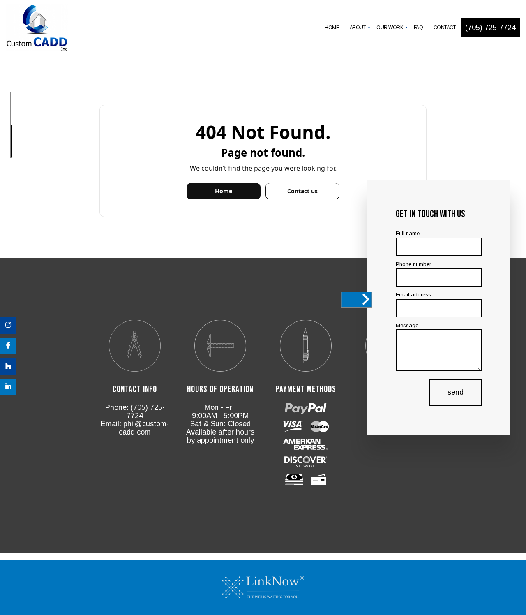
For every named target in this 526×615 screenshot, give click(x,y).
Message (407, 325)
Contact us (302, 191)
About (358, 27)
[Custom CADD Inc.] (37, 28)
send (455, 392)
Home (332, 27)
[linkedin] (8, 387)
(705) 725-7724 (490, 27)
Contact (445, 27)
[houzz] (8, 366)
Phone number (413, 264)
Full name (408, 233)
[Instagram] (8, 325)
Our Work (389, 27)
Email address (413, 294)
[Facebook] (8, 346)
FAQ (418, 27)
